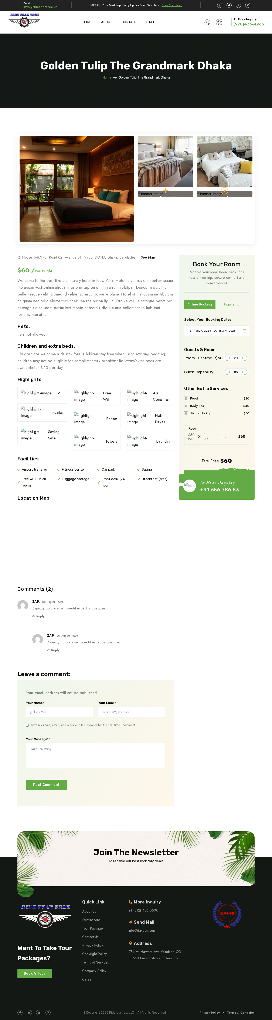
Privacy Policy (92, 945)
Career (87, 979)
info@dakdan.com (142, 930)
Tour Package (92, 928)
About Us (89, 911)
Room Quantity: (203, 358)
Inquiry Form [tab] (233, 304)
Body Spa (219, 406)
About (106, 22)
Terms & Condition (241, 1012)
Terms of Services (95, 962)
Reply (40, 616)
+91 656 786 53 (219, 490)
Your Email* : (107, 703)
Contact (129, 22)
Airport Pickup (219, 413)
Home (87, 22)
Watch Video (225, 196)
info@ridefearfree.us (40, 7)
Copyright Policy (94, 953)
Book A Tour (34, 973)
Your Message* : (38, 739)
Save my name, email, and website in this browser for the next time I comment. (83, 725)
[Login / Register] (207, 22)
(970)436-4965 (249, 24)
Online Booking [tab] (200, 304)
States (152, 22)
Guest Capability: (199, 372)
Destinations (91, 919)
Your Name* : (35, 703)
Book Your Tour (172, 5)
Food (219, 398)
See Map (148, 257)
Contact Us (90, 936)
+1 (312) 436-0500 (143, 910)
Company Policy (94, 970)
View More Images (165, 196)
